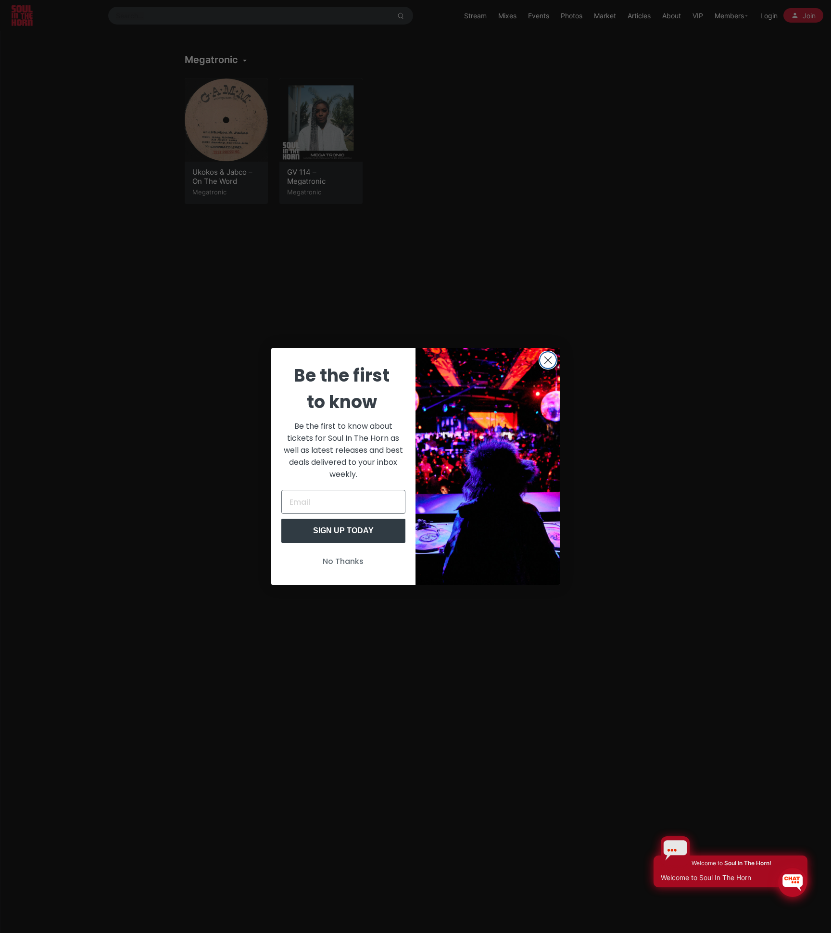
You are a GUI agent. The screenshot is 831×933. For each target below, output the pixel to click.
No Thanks (343, 561)
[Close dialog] (548, 360)
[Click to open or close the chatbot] (792, 882)
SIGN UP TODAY (343, 530)
